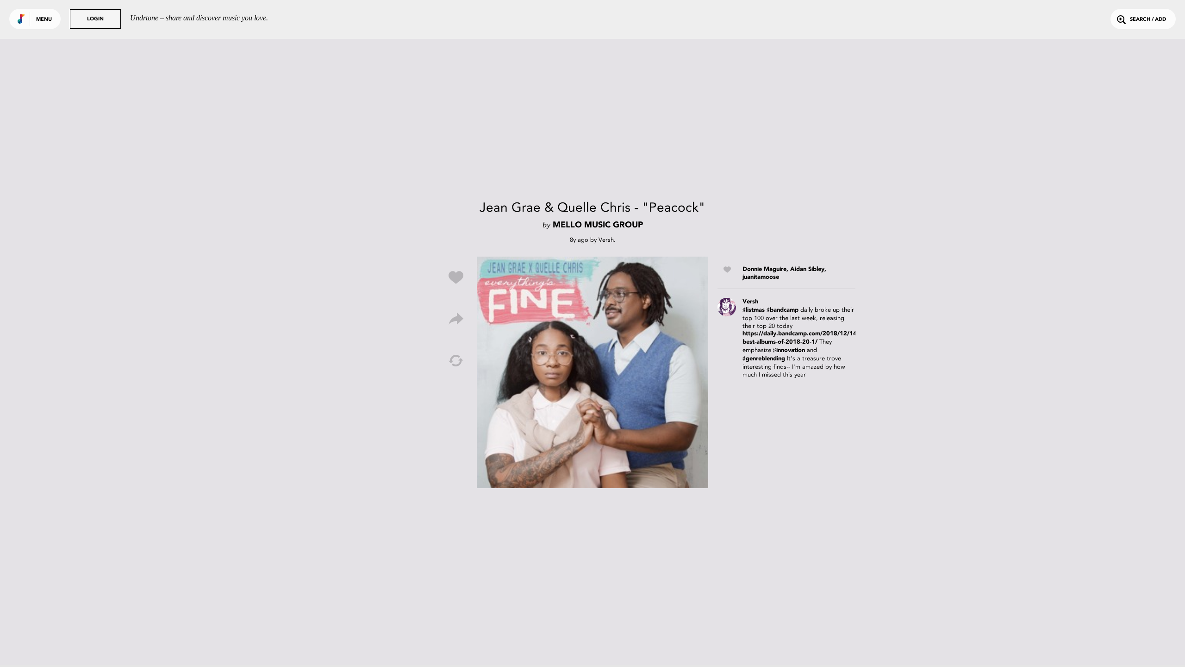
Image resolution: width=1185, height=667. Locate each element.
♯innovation (789, 350)
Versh (606, 239)
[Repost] (456, 361)
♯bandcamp (782, 310)
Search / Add (1148, 19)
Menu (44, 19)
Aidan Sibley (807, 269)
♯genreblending (763, 359)
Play (592, 372)
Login (95, 19)
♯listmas (753, 310)
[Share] (456, 319)
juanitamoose (760, 277)
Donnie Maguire (764, 269)
